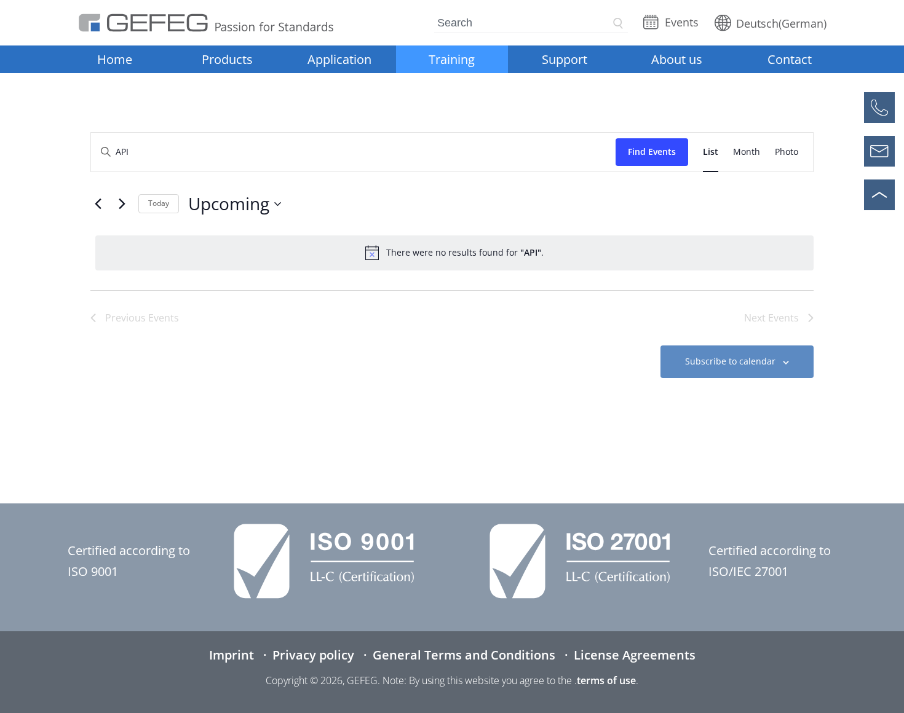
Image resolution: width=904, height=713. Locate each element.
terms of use (606, 680)
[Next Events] (121, 204)
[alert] (454, 252)
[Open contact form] (879, 151)
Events (682, 22)
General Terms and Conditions (464, 655)
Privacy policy (313, 655)
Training (452, 59)
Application (339, 59)
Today (158, 203)
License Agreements (635, 655)
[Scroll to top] (879, 194)
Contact (789, 59)
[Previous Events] (97, 204)
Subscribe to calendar (730, 361)
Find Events (652, 151)
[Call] (879, 107)
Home (114, 59)
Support (564, 59)
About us (676, 59)
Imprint (231, 655)
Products (227, 59)
